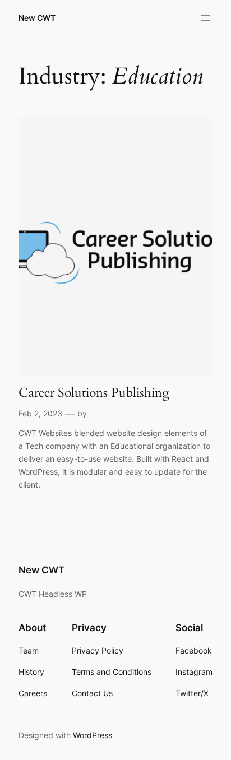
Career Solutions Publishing (94, 393)
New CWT (37, 17)
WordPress (92, 735)
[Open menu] (205, 18)
